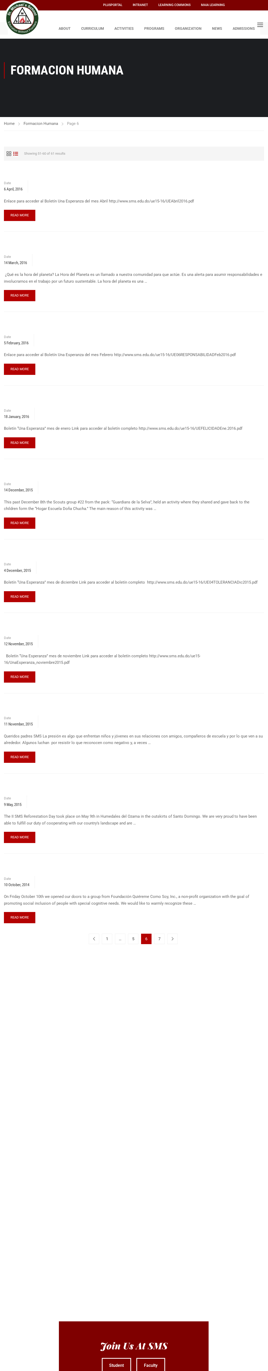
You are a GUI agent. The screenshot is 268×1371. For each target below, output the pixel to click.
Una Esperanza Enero (23, 399)
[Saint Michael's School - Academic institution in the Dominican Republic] (22, 18)
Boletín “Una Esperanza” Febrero (35, 326)
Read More (20, 213)
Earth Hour (14, 245)
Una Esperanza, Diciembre (28, 553)
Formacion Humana (41, 123)
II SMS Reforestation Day (28, 787)
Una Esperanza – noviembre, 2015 (36, 627)
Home (9, 123)
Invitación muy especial (26, 707)
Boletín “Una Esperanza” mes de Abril (39, 172)
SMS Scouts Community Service (34, 473)
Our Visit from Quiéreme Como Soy (37, 867)
